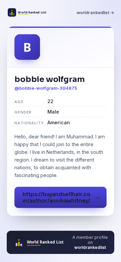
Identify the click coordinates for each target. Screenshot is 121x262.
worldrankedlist (90, 247)
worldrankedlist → (95, 12)
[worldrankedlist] (28, 12)
